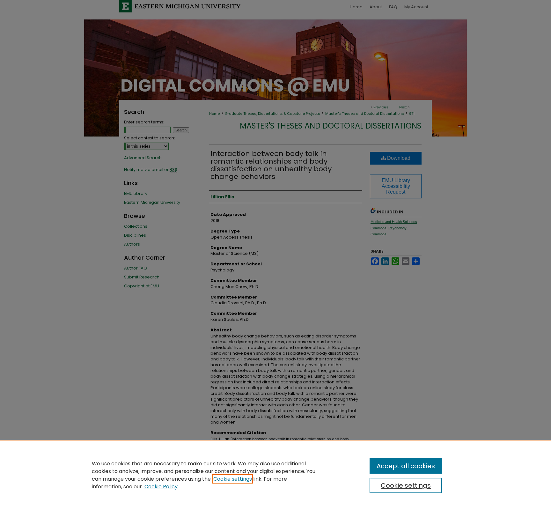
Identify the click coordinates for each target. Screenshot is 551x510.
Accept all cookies (406, 466)
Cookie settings (232, 479)
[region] (275, 475)
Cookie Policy (161, 486)
